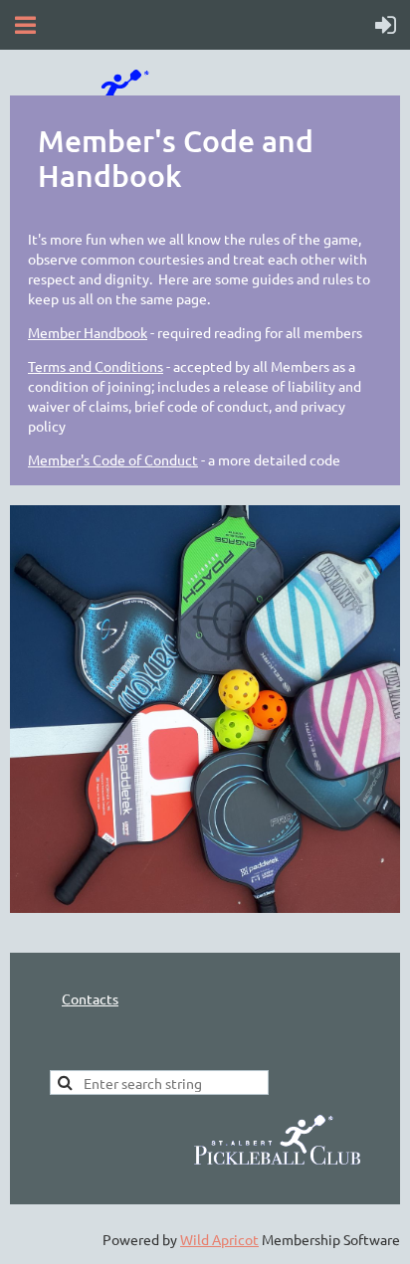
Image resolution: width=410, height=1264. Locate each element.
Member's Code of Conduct (113, 459)
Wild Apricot (219, 1239)
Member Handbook (87, 332)
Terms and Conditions (95, 366)
